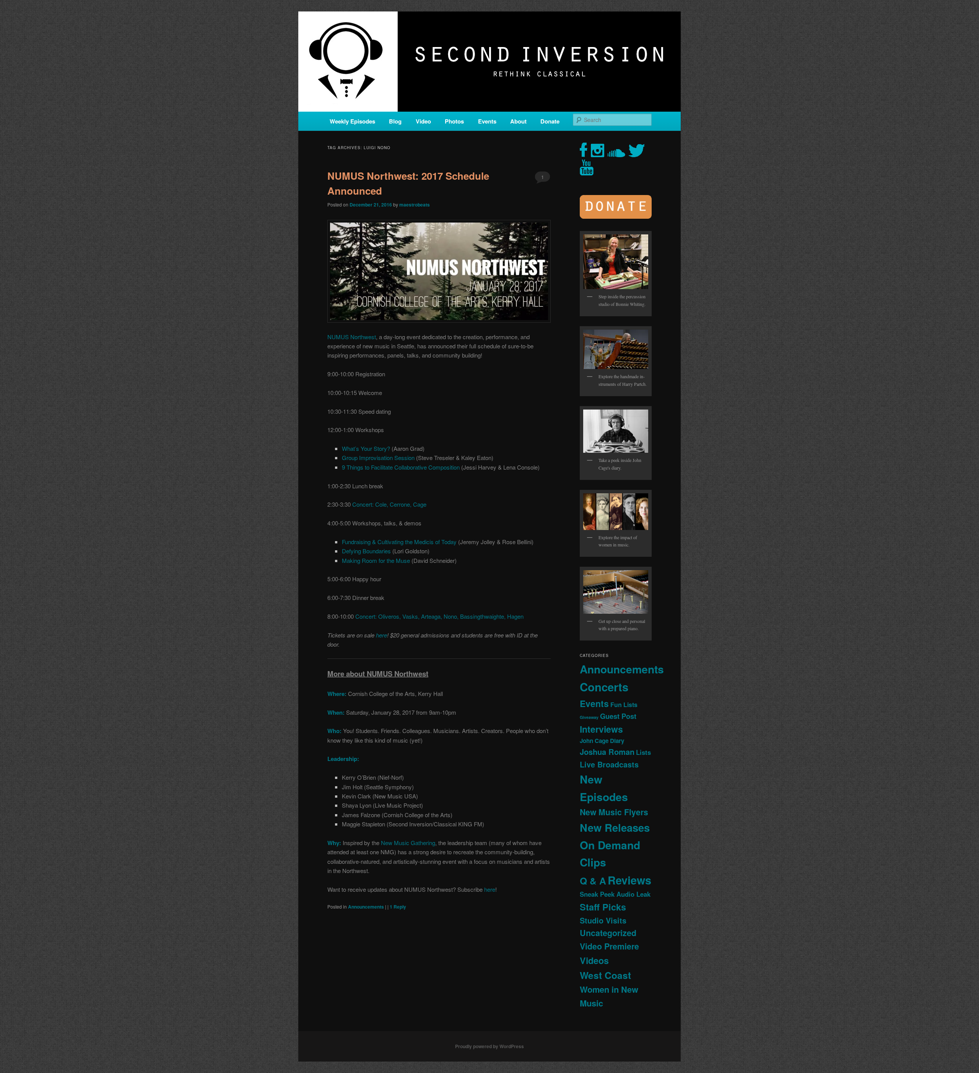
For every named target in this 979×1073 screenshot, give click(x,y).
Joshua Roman (607, 751)
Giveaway (589, 717)
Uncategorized (608, 933)
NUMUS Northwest (351, 337)
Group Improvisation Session (378, 458)
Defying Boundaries (366, 551)
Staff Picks (603, 907)
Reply (398, 906)
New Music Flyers (614, 812)
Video (423, 121)
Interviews (601, 729)
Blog (395, 121)
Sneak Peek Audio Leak (615, 894)
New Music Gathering (408, 843)
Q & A (593, 881)
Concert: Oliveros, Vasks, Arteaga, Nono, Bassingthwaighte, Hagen (439, 616)
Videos (594, 960)
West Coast (605, 975)
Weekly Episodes (352, 121)
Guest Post (618, 716)
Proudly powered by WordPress (489, 1046)
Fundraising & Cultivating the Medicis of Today (399, 542)
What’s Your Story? (366, 448)
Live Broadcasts (609, 764)
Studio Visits (603, 920)
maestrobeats (414, 204)
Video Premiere (609, 946)
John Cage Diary (602, 740)
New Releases (615, 827)
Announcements (366, 906)
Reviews (629, 880)
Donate (549, 121)
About (518, 121)
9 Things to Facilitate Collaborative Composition (401, 467)
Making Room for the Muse (376, 560)
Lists (643, 752)
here (381, 635)
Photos (454, 121)
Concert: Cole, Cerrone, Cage (389, 504)
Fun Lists (623, 704)
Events (487, 121)
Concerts (604, 687)
